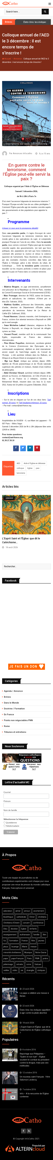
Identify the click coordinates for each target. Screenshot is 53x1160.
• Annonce (17, 59)
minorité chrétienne (12, 952)
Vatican (37, 964)
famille (36, 934)
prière (45, 958)
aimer (18, 911)
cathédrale (21, 917)
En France (9, 714)
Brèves (7, 697)
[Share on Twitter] (23, 450)
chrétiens (42, 917)
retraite (19, 964)
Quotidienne (11, 822)
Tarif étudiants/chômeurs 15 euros (33, 403)
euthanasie (25, 934)
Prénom (7, 801)
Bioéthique (8, 917)
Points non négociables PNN (18, 720)
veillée (6, 970)
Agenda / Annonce (13, 691)
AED (18, 463)
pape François (17, 958)
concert (26, 923)
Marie (24, 946)
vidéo (14, 970)
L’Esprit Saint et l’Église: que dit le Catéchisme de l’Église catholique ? (35, 1030)
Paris (29, 958)
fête (33, 940)
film (44, 934)
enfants (33, 929)
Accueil (7, 59)
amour (27, 911)
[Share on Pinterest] (37, 450)
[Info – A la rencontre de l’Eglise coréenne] (10, 1094)
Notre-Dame (40, 952)
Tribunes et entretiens (15, 732)
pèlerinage (8, 964)
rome (28, 964)
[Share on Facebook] (16, 450)
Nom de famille (10, 810)
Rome (7, 726)
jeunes (41, 940)
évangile (30, 970)
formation (13, 940)
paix (37, 468)
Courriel (7, 792)
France (25, 940)
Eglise (29, 468)
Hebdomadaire (12, 826)
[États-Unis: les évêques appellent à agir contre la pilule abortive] (10, 1011)
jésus (5, 946)
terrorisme (21, 473)
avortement (38, 911)
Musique (28, 952)
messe (34, 946)
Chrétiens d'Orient (11, 923)
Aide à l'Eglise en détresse (34, 463)
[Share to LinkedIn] (30, 450)
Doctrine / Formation (14, 708)
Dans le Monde (11, 702)
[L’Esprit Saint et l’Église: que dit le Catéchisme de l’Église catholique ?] (10, 1028)
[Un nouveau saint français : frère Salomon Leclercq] (10, 1078)
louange (15, 946)
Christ (32, 917)
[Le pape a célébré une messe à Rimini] (10, 994)
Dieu (5, 929)
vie (22, 970)
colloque (20, 468)
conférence (38, 923)
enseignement (9, 934)
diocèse (14, 929)
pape (5, 958)
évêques (41, 970)
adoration (7, 911)
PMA (37, 958)
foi (4, 940)
